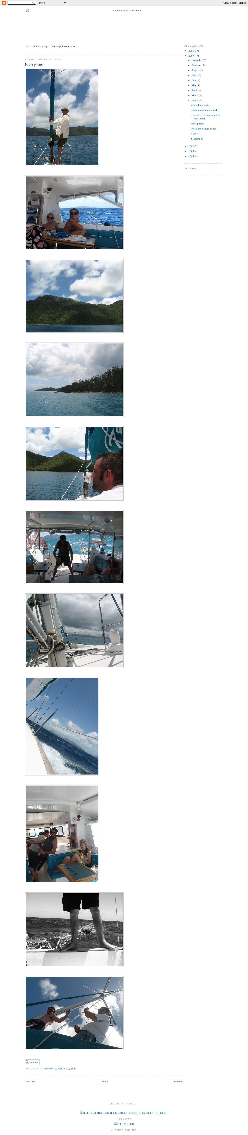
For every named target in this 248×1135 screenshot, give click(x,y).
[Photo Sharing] (62, 165)
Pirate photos (34, 64)
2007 (192, 55)
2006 (192, 146)
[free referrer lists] (124, 1113)
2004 (192, 156)
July (194, 75)
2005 (192, 151)
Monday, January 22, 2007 (60, 1069)
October (196, 65)
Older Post (178, 1081)
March (195, 95)
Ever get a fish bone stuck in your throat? (205, 116)
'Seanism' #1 (197, 138)
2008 (192, 50)
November (197, 60)
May (194, 85)
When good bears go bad (204, 128)
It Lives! (195, 133)
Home (105, 1081)
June (194, 80)
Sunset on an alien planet (204, 110)
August (196, 70)
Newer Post (30, 1081)
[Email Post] (77, 1069)
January (196, 100)
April (195, 90)
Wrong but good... (200, 105)
